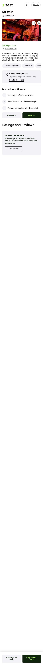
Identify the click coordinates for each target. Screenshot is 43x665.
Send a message (16, 80)
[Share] (34, 23)
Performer (9, 15)
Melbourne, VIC (11, 49)
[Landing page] (7, 5)
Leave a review (13, 149)
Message (11, 115)
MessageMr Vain (11, 658)
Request (31, 115)
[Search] (27, 5)
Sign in (36, 5)
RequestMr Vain (31, 658)
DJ (14, 15)
